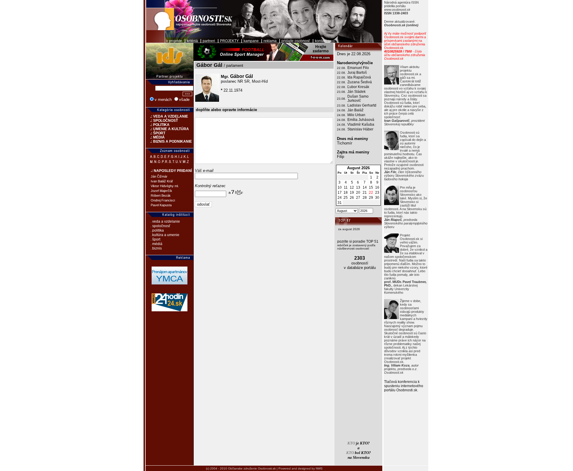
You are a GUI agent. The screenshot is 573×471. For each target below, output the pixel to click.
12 (352, 187)
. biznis (156, 248)
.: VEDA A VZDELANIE (167, 116)
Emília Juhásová (360, 120)
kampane (251, 41)
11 (346, 187)
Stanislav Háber (360, 129)
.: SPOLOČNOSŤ (162, 120)
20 (358, 192)
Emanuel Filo (358, 68)
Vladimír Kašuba (360, 124)
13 (358, 187)
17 (340, 192)
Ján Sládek (356, 92)
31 (340, 203)
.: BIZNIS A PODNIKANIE (169, 141)
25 (346, 198)
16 (377, 187)
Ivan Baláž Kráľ (162, 181)
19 (352, 192)
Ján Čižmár (159, 176)
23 (377, 192)
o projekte (174, 41)
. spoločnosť (160, 226)
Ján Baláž (355, 110)
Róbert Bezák (161, 195)
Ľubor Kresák (358, 87)
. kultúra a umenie (164, 235)
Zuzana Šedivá (359, 82)
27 (358, 198)
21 (365, 192)
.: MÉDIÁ (155, 137)
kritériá (192, 41)
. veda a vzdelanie (165, 221)
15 (371, 187)
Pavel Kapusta (161, 205)
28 (365, 198)
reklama (270, 41)
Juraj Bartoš (357, 72)
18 (346, 192)
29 (371, 198)
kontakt (320, 41)
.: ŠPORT (155, 133)
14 (365, 187)
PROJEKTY (229, 41)
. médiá (156, 244)
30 (377, 198)
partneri (209, 41)
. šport (155, 239)
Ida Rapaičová (359, 77)
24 (340, 198)
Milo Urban (356, 115)
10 (340, 187)
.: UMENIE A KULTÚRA (167, 129)
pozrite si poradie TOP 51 (357, 241)
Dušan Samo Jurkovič (358, 98)
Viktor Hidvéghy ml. (165, 186)
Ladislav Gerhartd (361, 105)
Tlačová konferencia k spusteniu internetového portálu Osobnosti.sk (403, 386)
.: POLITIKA (158, 125)
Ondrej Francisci (163, 200)
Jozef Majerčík (161, 191)
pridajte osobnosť (295, 41)
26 (352, 198)
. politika (157, 230)
